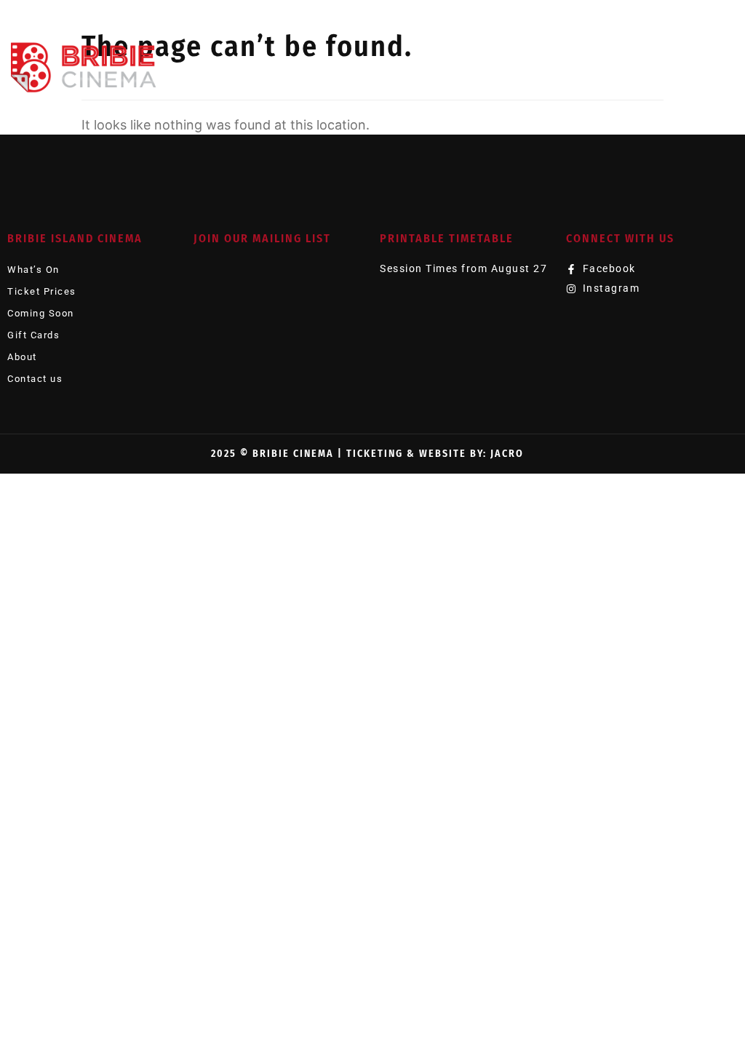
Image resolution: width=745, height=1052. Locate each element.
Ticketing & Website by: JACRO (435, 453)
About (22, 356)
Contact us (35, 378)
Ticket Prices (41, 291)
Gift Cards (33, 335)
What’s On (33, 269)
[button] (719, 65)
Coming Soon (40, 313)
